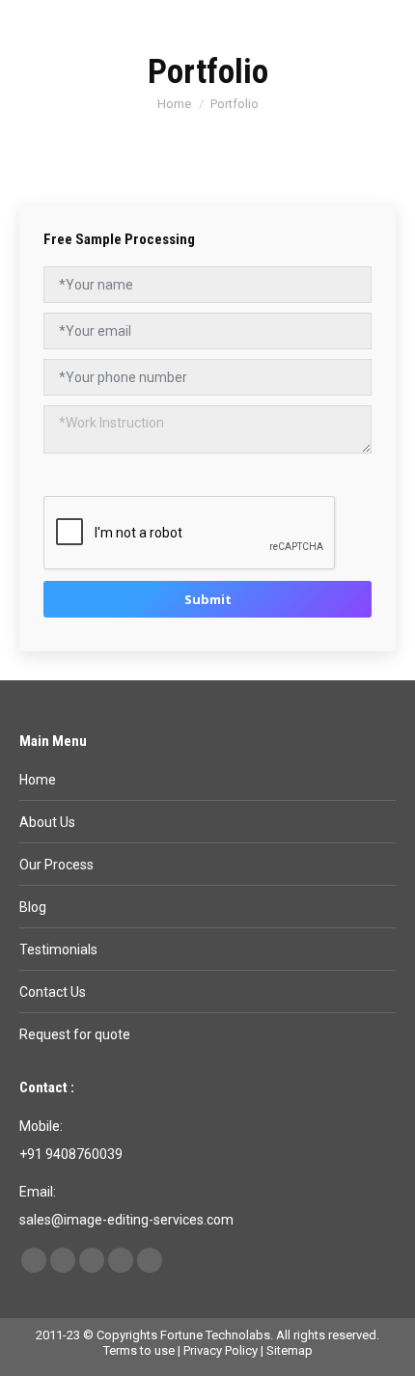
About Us (47, 822)
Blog (32, 907)
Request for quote (74, 1034)
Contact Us (52, 992)
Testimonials (58, 949)
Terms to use (139, 1350)
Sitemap (289, 1350)
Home (37, 779)
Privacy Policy (220, 1350)
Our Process (56, 864)
